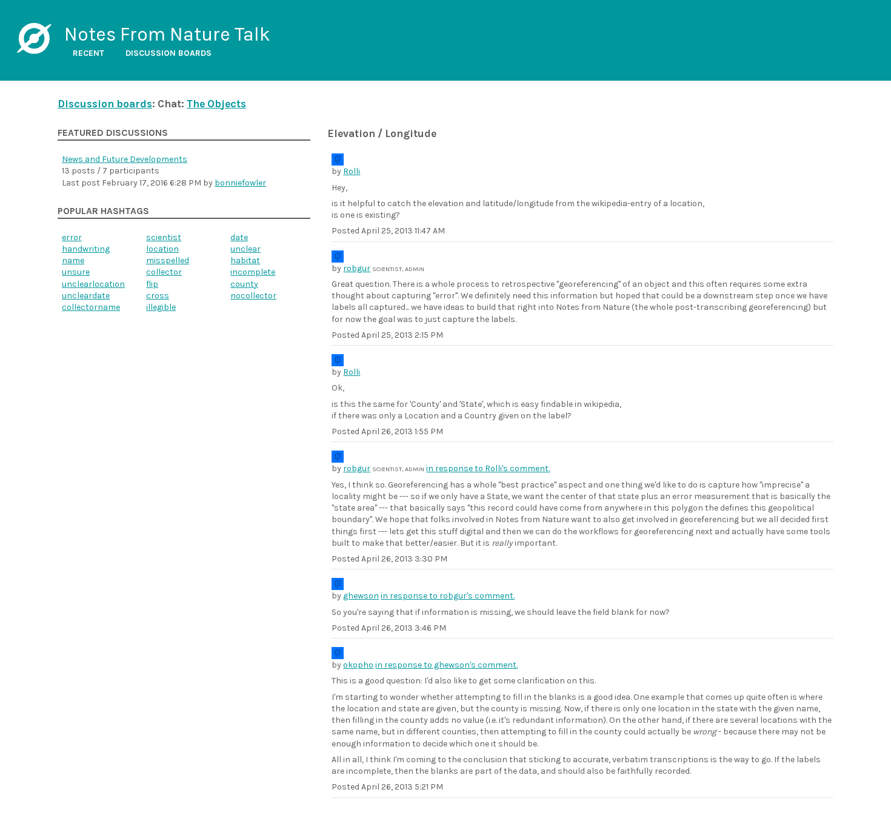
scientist (163, 237)
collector (164, 272)
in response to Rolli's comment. (488, 468)
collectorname (91, 307)
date (239, 237)
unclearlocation (93, 284)
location (162, 249)
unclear (245, 249)
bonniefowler (240, 183)
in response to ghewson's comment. (446, 665)
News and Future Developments (124, 159)
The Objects (216, 104)
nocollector (253, 295)
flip (152, 284)
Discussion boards (168, 53)
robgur (356, 268)
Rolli (351, 171)
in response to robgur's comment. (448, 596)
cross (157, 295)
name (73, 260)
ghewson (361, 596)
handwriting (86, 249)
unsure (76, 272)
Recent (88, 53)
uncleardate (86, 295)
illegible (161, 307)
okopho (358, 665)
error (72, 237)
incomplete (252, 272)
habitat (245, 260)
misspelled (167, 260)
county (244, 284)
